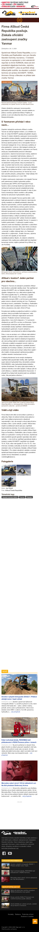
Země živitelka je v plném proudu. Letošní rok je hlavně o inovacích (23, 904)
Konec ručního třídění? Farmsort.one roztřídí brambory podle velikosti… (22, 898)
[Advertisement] (20, 584)
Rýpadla (29, 497)
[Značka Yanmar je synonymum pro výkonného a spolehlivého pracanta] (9, 475)
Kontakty (11, 914)
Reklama (18, 914)
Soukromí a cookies (27, 916)
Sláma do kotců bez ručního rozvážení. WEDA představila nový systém (22, 891)
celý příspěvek (15, 712)
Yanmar (22, 497)
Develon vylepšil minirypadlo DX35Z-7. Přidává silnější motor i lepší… (22, 865)
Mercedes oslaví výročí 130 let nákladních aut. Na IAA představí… (23, 878)
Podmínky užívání (28, 914)
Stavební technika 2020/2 (10, 497)
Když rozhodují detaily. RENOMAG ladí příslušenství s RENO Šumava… (22, 871)
